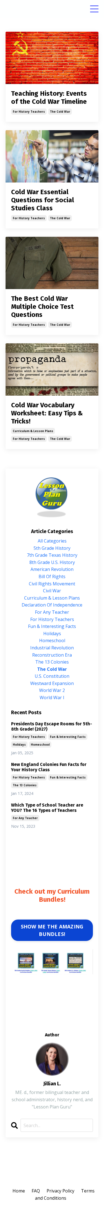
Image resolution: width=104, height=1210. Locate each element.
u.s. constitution (52, 676)
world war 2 (52, 690)
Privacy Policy (60, 1191)
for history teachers (29, 112)
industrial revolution (52, 648)
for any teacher (52, 612)
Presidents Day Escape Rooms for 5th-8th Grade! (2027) (51, 726)
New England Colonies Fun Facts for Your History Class (49, 767)
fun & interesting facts (52, 626)
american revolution (52, 569)
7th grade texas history (52, 555)
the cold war (60, 112)
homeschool (52, 640)
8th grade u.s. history (52, 562)
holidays (52, 633)
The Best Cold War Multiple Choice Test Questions (42, 307)
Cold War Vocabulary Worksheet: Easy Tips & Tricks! (47, 413)
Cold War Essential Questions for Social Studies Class (42, 200)
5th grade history (52, 548)
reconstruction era (52, 655)
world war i (52, 697)
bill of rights (52, 576)
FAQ (36, 1191)
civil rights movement (52, 584)
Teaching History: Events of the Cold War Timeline (49, 97)
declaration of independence (52, 605)
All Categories (52, 541)
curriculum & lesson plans (33, 431)
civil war (52, 591)
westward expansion (52, 683)
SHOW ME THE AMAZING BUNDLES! (52, 930)
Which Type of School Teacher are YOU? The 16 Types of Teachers (47, 807)
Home (18, 1191)
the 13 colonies (52, 662)
